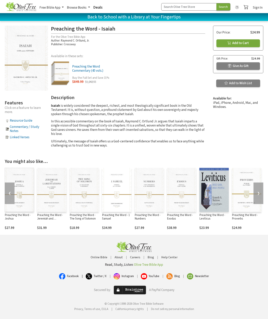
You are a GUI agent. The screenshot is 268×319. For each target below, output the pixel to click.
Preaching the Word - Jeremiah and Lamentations (50, 219)
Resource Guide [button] (21, 120)
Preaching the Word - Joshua (18, 217)
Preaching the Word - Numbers (147, 217)
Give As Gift (240, 66)
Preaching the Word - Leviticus (212, 217)
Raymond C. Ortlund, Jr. (75, 41)
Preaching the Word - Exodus (180, 217)
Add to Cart (240, 43)
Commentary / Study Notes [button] (24, 129)
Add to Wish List (240, 83)
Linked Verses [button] (19, 137)
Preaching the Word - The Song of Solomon (83, 217)
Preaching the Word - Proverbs (245, 217)
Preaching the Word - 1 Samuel (116, 217)
